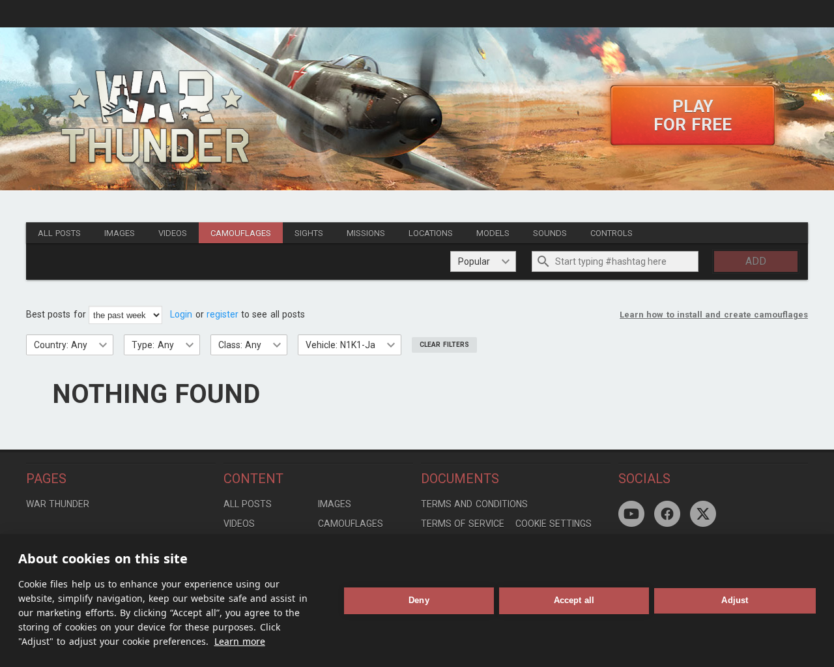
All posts (59, 233)
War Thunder (57, 504)
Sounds (550, 233)
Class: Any (239, 345)
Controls (611, 233)
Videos (172, 233)
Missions (366, 233)
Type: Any (152, 345)
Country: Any (60, 345)
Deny (419, 600)
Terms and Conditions (474, 504)
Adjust (734, 600)
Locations (431, 233)
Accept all (574, 600)
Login (181, 314)
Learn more (239, 641)
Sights (309, 233)
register (222, 314)
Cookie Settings (553, 523)
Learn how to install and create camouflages (714, 314)
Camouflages (240, 233)
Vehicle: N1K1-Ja (340, 345)
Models (493, 233)
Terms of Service (462, 523)
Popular (474, 261)
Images (119, 233)
